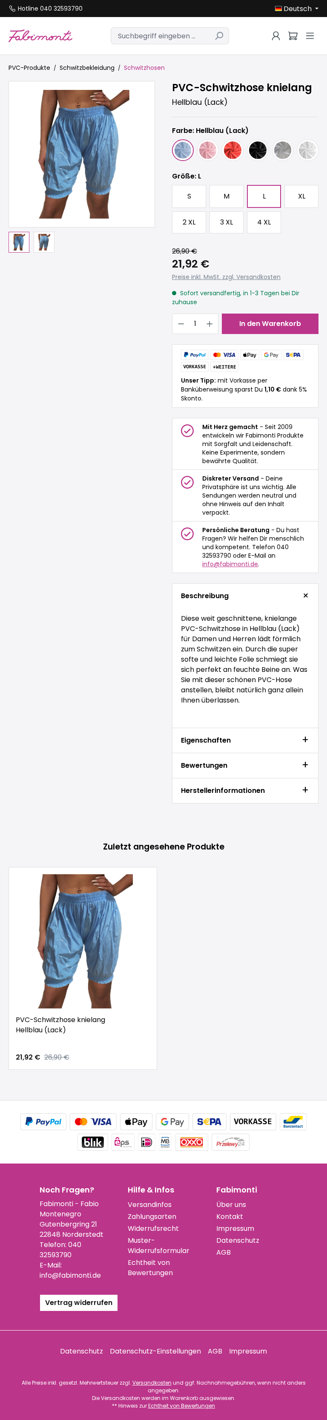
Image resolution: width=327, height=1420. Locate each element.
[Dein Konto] (275, 35)
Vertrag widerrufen (78, 1303)
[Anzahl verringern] (181, 324)
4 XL (264, 222)
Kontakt (229, 1216)
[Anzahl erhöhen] (210, 324)
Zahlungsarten (152, 1216)
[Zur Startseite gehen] (40, 36)
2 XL (189, 222)
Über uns (231, 1205)
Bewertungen (204, 765)
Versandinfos (150, 1205)
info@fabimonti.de (230, 564)
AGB (223, 1252)
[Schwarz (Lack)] (258, 150)
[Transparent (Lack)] (283, 150)
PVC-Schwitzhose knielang (60, 1025)
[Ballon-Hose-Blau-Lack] (81, 154)
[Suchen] (219, 35)
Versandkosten (152, 1382)
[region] (82, 167)
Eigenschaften (206, 740)
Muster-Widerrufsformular (158, 1246)
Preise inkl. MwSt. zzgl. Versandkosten (226, 277)
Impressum (235, 1228)
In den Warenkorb (270, 323)
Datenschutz (237, 1240)
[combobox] (160, 35)
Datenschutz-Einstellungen (155, 1351)
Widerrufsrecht (153, 1228)
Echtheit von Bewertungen (150, 1268)
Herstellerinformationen (223, 790)
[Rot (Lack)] (233, 150)
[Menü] (309, 35)
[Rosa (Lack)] (208, 150)
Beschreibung (205, 596)
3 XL (226, 222)
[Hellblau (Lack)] (183, 150)
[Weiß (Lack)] (307, 150)
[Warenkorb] (292, 35)
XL (301, 196)
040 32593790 (60, 1250)
